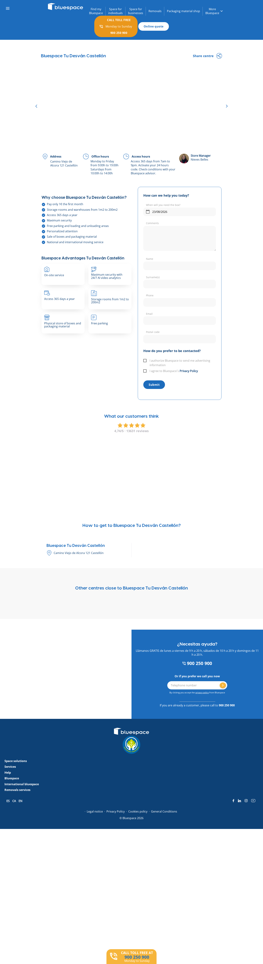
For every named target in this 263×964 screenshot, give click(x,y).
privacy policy (202, 692)
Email (149, 313)
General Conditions (164, 811)
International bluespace (21, 784)
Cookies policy (137, 811)
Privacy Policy (189, 371)
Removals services (17, 790)
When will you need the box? (163, 205)
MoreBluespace (212, 11)
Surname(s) (153, 277)
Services (10, 767)
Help (7, 773)
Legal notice (95, 811)
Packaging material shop (183, 11)
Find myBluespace (96, 11)
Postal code (153, 332)
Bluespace (11, 778)
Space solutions (15, 761)
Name (149, 258)
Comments (152, 223)
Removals (155, 11)
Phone (150, 295)
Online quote (154, 26)
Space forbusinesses (135, 11)
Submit (154, 385)
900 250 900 (199, 663)
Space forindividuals (115, 11)
